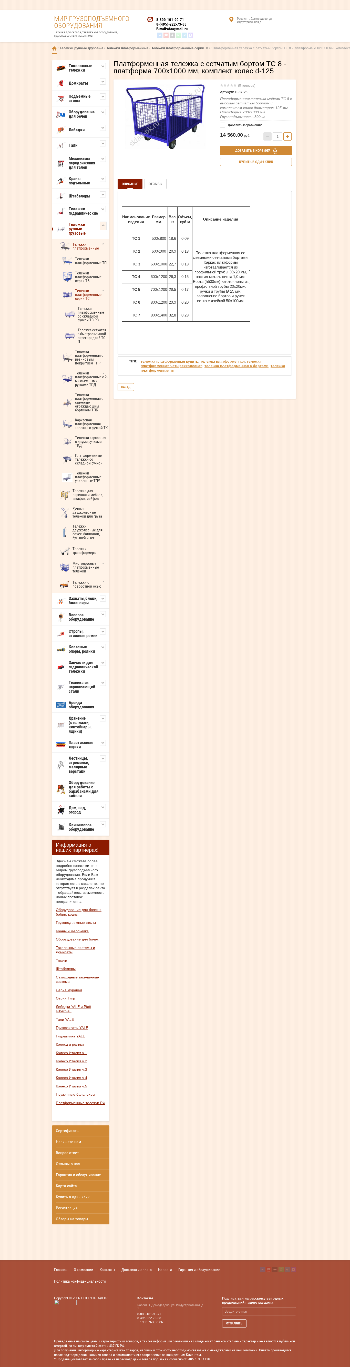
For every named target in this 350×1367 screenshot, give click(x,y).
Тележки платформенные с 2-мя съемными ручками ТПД (91, 379)
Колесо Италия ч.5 (71, 1086)
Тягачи (61, 960)
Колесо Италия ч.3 (71, 1069)
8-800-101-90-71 (170, 19)
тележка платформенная (222, 361)
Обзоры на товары (72, 1218)
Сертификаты (67, 1130)
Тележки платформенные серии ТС (180, 48)
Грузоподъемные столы (76, 922)
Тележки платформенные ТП (91, 261)
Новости (165, 1269)
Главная (54, 48)
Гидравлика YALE (70, 1036)
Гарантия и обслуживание (78, 1174)
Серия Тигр (65, 998)
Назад (125, 387)
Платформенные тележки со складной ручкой (88, 459)
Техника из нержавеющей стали (82, 687)
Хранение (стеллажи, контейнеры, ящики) (80, 725)
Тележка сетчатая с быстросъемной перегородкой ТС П (92, 336)
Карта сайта (66, 1185)
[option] (165, 116)
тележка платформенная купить (169, 361)
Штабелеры (79, 196)
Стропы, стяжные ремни (83, 633)
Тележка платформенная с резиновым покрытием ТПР (89, 357)
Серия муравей (69, 990)
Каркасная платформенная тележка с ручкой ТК (91, 424)
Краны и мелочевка (72, 931)
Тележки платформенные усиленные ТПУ (88, 477)
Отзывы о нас (68, 1163)
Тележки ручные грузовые (81, 48)
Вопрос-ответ (67, 1152)
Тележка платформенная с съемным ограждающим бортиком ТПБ (89, 402)
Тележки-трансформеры (84, 551)
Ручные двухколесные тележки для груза (87, 512)
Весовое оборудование (81, 617)
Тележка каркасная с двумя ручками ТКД (90, 441)
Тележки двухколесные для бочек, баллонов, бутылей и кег (87, 532)
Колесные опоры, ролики (82, 649)
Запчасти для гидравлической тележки (83, 667)
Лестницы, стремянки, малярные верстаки (79, 765)
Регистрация (67, 1207)
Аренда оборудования (81, 704)
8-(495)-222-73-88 (171, 24)
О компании (83, 1269)
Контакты (107, 1269)
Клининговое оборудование (81, 827)
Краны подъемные (79, 180)
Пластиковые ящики (81, 744)
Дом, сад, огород (77, 810)
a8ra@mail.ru (177, 29)
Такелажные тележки (80, 68)
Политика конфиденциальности (80, 1281)
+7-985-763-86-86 (150, 1322)
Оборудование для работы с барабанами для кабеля (83, 789)
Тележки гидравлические (83, 211)
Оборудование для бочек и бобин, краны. (78, 912)
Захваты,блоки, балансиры (83, 600)
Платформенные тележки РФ (80, 1103)
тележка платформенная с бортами (236, 366)
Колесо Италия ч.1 (71, 1053)
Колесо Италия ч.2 (71, 1061)
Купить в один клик (73, 1196)
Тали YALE (65, 1019)
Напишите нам (68, 1141)
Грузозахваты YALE (72, 1028)
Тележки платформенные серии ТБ (88, 277)
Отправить (234, 1323)
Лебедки (77, 129)
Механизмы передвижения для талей (82, 163)
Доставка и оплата (136, 1269)
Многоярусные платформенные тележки (86, 567)
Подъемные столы (79, 98)
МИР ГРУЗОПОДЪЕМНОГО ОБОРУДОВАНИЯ (91, 22)
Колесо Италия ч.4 (71, 1078)
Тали (73, 145)
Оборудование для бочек (82, 114)
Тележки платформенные (127, 48)
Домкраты (78, 83)
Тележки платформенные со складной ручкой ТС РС (91, 314)
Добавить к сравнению (244, 125)
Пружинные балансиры (75, 1094)
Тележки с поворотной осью (87, 584)
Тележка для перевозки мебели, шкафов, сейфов (88, 495)
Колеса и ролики (70, 1044)
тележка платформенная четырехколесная (201, 363)
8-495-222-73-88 (149, 1318)
